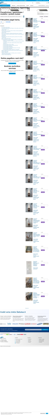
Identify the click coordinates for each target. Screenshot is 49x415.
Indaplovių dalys (4, 32)
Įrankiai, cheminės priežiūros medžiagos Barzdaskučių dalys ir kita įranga (12, 33)
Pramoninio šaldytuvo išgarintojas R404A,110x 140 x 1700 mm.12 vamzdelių (36, 205)
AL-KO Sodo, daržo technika (5, 27)
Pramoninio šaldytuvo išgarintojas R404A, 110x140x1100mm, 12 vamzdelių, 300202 (36, 220)
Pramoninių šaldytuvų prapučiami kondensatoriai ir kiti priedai (11, 47)
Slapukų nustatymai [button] (43, 413)
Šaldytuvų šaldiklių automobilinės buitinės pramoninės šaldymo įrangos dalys (12, 50)
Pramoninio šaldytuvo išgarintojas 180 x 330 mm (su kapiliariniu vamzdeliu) (36, 263)
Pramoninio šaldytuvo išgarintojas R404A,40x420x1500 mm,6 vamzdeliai (37, 148)
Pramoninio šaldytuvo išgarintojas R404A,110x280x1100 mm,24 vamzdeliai (37, 162)
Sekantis (27, 308)
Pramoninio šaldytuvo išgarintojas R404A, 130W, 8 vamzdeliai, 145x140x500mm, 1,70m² (36, 234)
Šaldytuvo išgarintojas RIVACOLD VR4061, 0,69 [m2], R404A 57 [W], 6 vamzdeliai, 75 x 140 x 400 (36, 295)
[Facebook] (35, 0)
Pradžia (1, 9)
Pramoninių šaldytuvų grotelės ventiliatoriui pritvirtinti (10, 45)
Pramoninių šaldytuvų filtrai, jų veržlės (8, 44)
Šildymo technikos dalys (5, 51)
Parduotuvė (13, 5)
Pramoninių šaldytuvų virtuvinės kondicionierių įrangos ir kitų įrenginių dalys (12, 9)
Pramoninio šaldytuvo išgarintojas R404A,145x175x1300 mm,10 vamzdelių (37, 176)
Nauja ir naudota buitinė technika (6, 38)
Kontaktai (31, 5)
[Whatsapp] (24, 0)
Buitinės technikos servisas (21, 5)
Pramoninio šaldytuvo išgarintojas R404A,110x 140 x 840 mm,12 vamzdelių (36, 190)
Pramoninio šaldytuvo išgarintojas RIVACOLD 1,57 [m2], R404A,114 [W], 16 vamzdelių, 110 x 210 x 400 (36, 249)
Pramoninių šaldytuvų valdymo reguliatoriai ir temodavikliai (11, 49)
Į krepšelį (43, 22)
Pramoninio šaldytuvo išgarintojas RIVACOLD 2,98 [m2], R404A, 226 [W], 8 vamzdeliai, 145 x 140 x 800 (36, 281)
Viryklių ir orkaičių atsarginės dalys (6, 54)
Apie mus (27, 5)
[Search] (33, 3)
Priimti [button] (47, 413)
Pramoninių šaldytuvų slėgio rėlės (7, 48)
